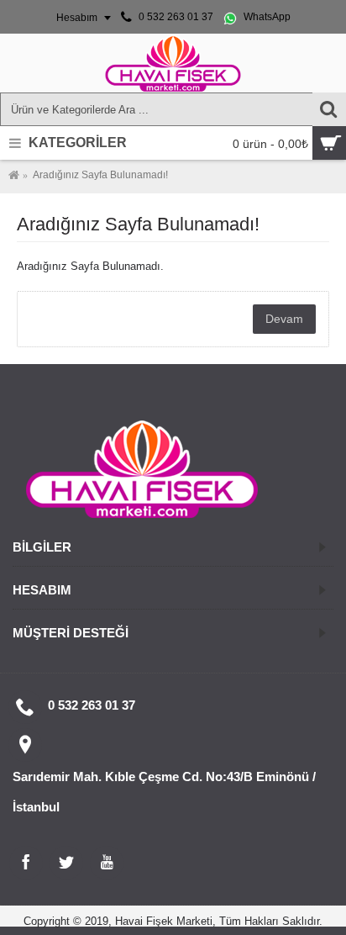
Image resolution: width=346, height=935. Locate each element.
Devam (284, 318)
